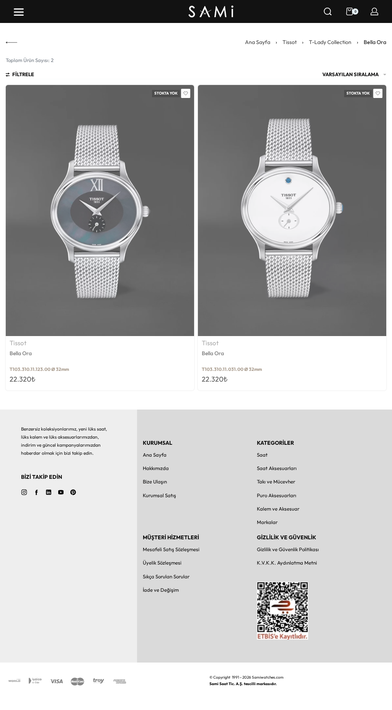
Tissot (290, 42)
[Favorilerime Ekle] (185, 93)
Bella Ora (21, 353)
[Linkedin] (49, 492)
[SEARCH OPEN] (327, 11)
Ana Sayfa (257, 42)
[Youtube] (61, 492)
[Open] (18, 12)
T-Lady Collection (330, 42)
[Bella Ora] (100, 210)
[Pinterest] (73, 492)
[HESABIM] (374, 11)
